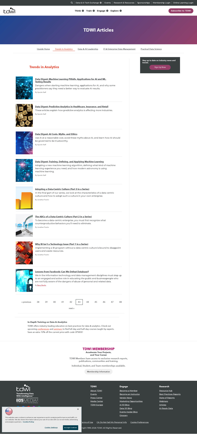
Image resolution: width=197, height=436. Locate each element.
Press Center (96, 398)
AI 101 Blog (124, 405)
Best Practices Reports (170, 394)
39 (46, 302)
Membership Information (98, 371)
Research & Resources (124, 3)
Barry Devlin (41, 285)
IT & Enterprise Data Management (119, 49)
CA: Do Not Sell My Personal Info (112, 422)
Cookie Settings (51, 427)
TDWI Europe (96, 405)
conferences (43, 329)
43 (79, 302)
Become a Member (128, 391)
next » (71, 308)
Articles (162, 405)
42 (71, 302)
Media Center (96, 401)
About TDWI (96, 391)
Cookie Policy (28, 422)
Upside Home (43, 49)
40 (54, 302)
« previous (26, 302)
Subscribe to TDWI (181, 11)
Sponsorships (143, 3)
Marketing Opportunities (131, 401)
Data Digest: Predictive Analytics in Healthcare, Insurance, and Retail (71, 106)
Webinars (163, 401)
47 (112, 302)
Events (107, 3)
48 (120, 302)
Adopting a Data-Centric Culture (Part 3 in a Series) (62, 189)
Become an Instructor (130, 394)
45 (96, 302)
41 (62, 302)
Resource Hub (165, 391)
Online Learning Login (183, 3)
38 (38, 302)
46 (104, 302)
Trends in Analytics (64, 49)
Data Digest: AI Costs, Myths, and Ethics (56, 134)
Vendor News (126, 398)
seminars (58, 329)
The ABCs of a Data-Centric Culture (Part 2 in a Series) (63, 216)
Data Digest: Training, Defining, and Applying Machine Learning (69, 161)
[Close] (77, 409)
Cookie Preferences (139, 422)
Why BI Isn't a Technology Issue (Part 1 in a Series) (61, 244)
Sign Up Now (160, 67)
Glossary (124, 415)
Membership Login (161, 3)
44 (87, 302)
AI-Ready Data (166, 408)
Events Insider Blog (128, 412)
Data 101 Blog (126, 408)
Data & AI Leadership (88, 49)
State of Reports (167, 398)
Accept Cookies (70, 427)
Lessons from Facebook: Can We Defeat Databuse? (62, 271)
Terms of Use (87, 422)
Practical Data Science (151, 49)
